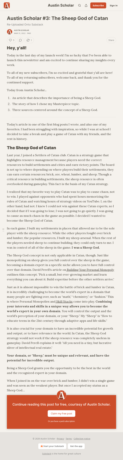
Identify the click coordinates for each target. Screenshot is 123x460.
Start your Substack (53, 446)
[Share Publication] (86, 5)
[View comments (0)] (20, 40)
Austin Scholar (21, 30)
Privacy (60, 438)
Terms (69, 438)
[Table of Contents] (3, 230)
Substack (46, 453)
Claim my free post (61, 413)
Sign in (114, 5)
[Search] (79, 5)
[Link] (2, 48)
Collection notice (82, 438)
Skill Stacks (64, 301)
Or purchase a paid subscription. (61, 421)
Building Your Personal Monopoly (90, 270)
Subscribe (98, 5)
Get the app (76, 446)
